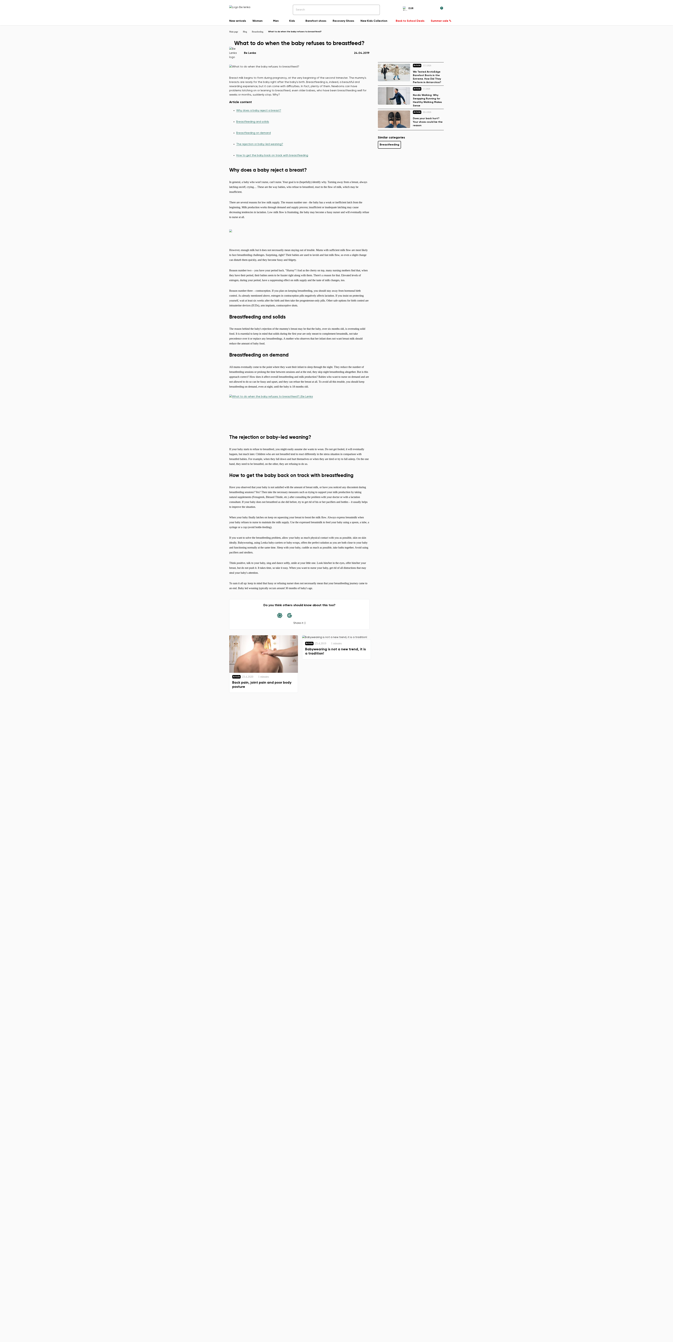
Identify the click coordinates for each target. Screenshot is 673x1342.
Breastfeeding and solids (252, 121)
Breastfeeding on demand (253, 133)
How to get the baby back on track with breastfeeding (272, 155)
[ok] (375, 10)
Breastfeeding (389, 145)
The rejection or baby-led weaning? (259, 144)
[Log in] (432, 9)
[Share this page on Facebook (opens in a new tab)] (299, 615)
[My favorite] (423, 9)
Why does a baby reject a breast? (258, 110)
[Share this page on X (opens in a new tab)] (309, 615)
